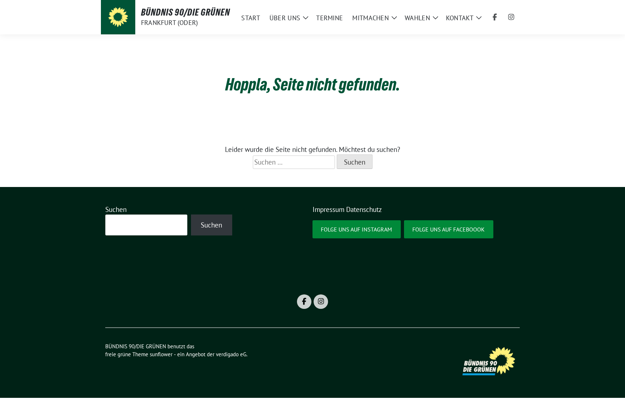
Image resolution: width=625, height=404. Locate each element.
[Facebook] (495, 17)
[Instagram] (511, 17)
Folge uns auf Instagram (356, 229)
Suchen (116, 209)
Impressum (328, 209)
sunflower (161, 354)
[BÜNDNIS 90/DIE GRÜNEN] (118, 17)
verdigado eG (231, 354)
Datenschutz (364, 209)
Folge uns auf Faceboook (448, 229)
